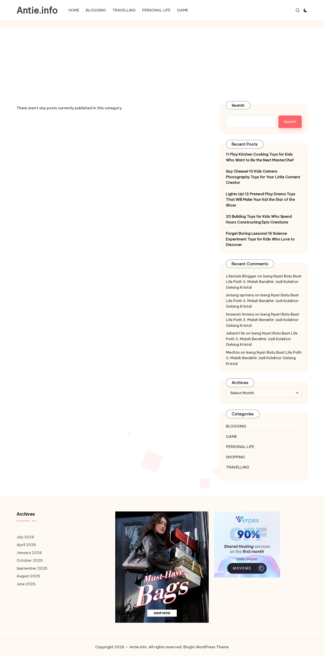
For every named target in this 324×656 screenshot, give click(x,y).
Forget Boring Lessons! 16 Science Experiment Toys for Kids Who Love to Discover (260, 239)
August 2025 (28, 576)
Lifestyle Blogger (241, 276)
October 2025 (30, 560)
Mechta (233, 352)
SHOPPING (235, 457)
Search (238, 105)
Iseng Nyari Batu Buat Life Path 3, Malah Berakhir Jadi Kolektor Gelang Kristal (264, 282)
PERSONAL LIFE (240, 446)
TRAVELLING (237, 467)
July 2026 (25, 537)
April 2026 (26, 544)
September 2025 (32, 568)
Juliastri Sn (235, 333)
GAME (231, 436)
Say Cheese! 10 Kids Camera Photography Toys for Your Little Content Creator (263, 177)
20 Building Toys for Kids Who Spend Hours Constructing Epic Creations (259, 219)
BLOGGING (236, 426)
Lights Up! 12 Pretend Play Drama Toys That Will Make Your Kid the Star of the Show (260, 199)
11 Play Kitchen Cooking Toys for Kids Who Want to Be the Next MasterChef (260, 157)
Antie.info (37, 10)
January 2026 (29, 552)
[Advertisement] (162, 61)
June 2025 (26, 584)
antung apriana (240, 295)
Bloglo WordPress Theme (206, 647)
